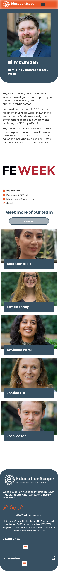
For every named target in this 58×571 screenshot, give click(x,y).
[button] (43, 4)
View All (29, 221)
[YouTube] (13, 507)
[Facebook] (5, 507)
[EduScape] (20, 507)
